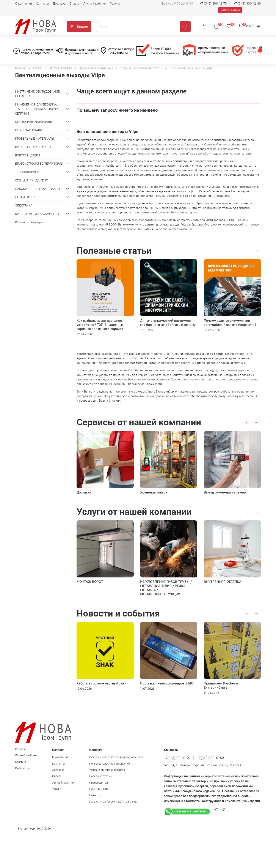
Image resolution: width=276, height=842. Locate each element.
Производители (99, 782)
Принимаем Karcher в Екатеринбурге (221, 685)
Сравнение (22, 768)
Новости (94, 795)
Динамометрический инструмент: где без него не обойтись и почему (168, 322)
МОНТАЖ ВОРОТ (90, 581)
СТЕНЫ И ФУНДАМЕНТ (31, 180)
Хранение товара (153, 492)
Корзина (20, 761)
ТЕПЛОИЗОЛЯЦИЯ (28, 172)
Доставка (59, 3)
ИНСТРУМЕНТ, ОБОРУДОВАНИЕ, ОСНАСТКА (38, 94)
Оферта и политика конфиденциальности (116, 757)
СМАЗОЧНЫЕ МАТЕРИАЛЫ (34, 122)
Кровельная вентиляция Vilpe (141, 68)
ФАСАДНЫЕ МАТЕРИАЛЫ (33, 147)
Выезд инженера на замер (225, 492)
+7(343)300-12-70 (177, 758)
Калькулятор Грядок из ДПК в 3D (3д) (113, 801)
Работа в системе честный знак (101, 683)
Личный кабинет (94, 3)
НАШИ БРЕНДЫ (99, 788)
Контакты (42, 3)
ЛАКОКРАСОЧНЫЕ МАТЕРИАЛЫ (37, 189)
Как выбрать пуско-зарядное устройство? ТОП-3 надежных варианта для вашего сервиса (100, 324)
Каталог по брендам (29, 222)
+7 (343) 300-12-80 (247, 3)
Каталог (82, 26)
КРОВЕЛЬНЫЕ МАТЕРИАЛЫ (52, 68)
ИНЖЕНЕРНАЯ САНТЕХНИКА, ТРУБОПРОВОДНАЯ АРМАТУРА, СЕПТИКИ (37, 108)
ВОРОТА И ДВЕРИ (27, 155)
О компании (23, 3)
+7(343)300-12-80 (210, 758)
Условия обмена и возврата (107, 769)
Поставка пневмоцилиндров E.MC (166, 683)
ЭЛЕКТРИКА (23, 205)
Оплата (74, 3)
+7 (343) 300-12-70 (213, 3)
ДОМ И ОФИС (24, 197)
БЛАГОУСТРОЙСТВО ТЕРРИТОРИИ (39, 164)
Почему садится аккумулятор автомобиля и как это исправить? (230, 322)
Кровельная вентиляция (96, 68)
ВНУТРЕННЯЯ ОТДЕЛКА (222, 581)
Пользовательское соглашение (109, 763)
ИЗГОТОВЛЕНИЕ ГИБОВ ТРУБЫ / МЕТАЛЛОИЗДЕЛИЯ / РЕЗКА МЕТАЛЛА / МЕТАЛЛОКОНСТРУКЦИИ (166, 587)
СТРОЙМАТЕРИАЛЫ (29, 130)
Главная (20, 68)
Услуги (115, 3)
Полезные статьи (100, 776)
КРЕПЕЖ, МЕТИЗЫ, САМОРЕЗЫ (37, 214)
